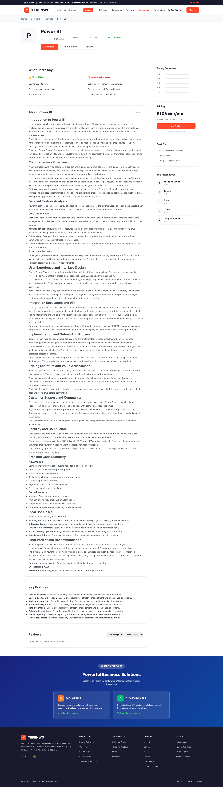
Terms (189, 781)
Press (146, 752)
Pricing (114, 752)
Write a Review (174, 10)
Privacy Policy (182, 752)
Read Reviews (85, 752)
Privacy (180, 781)
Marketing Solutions (120, 747)
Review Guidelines (183, 747)
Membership (143, 10)
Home (24, 19)
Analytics (48, 19)
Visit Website (49, 47)
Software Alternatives (88, 761)
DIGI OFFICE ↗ (150, 761)
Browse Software (86, 742)
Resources (116, 757)
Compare (90, 47)
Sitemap (198, 781)
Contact (147, 757)
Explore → (194, 2)
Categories (116, 10)
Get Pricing (176, 126)
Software (103, 10)
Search (88, 10)
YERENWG (40, 10)
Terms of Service (183, 757)
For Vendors (159, 10)
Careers (147, 747)
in (26, 756)
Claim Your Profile (119, 742)
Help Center (181, 742)
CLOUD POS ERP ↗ (152, 766)
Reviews (130, 10)
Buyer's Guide (85, 757)
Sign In (193, 10)
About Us (147, 742)
